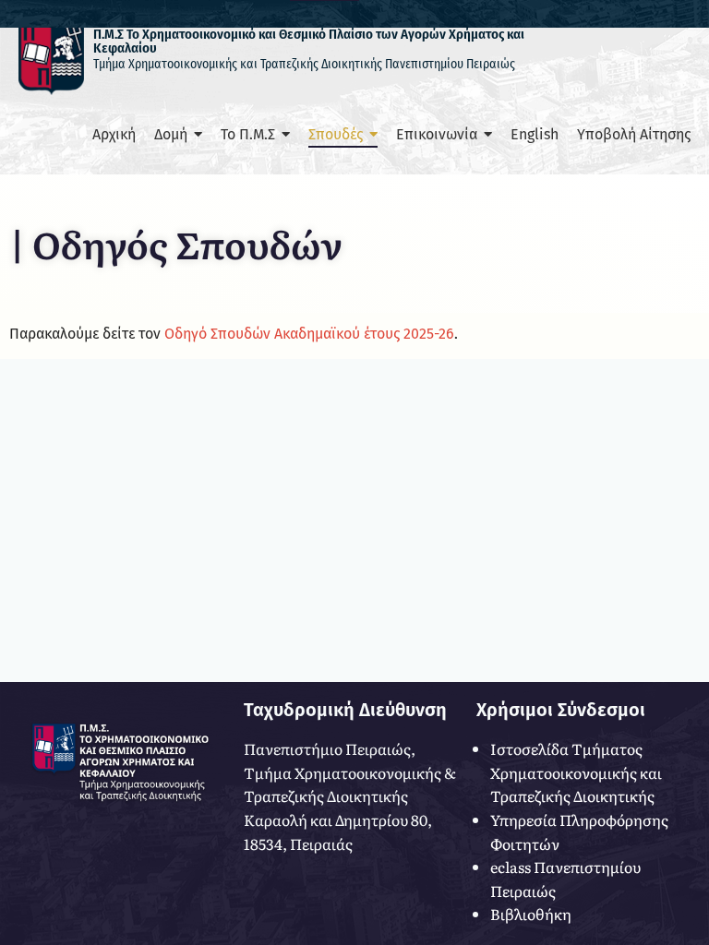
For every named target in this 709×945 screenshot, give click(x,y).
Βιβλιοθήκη (530, 914)
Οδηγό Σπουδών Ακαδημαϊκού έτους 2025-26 (309, 333)
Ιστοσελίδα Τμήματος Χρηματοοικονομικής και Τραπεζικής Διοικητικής (576, 772)
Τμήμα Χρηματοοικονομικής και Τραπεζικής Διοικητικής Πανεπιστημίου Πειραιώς (304, 64)
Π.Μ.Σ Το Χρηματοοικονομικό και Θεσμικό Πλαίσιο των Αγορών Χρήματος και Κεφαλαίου (308, 41)
